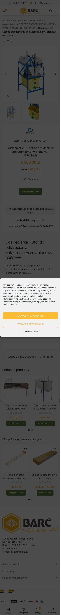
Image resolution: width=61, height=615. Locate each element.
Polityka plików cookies (29, 331)
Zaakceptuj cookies (30, 315)
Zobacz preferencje (30, 324)
